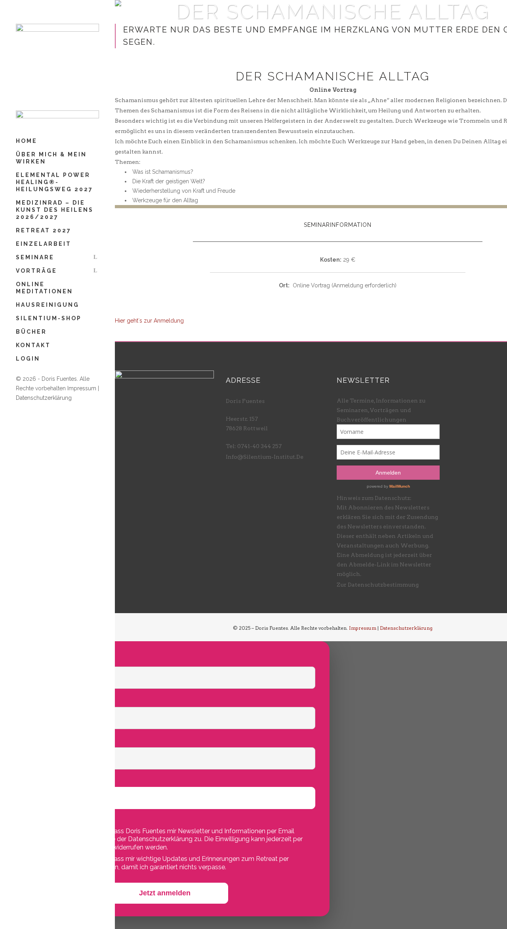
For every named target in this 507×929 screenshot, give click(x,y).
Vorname (32, 658)
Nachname (34, 699)
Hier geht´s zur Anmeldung (149, 320)
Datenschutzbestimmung (383, 584)
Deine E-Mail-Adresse (53, 739)
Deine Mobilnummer (51, 779)
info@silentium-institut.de (264, 457)
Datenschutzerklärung (44, 398)
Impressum (81, 388)
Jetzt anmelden (165, 893)
